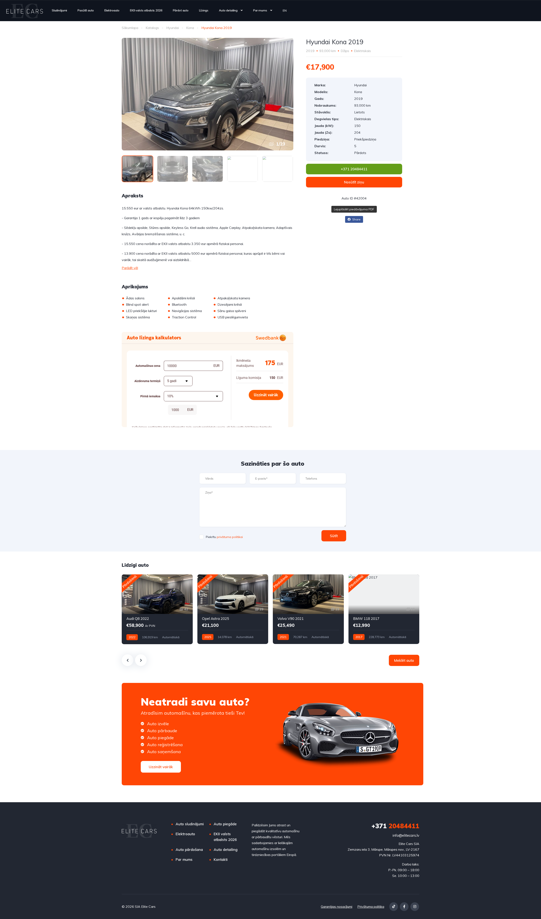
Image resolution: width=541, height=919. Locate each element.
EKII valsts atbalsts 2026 (146, 10)
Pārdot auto (181, 10)
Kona (190, 28)
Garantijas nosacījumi (336, 906)
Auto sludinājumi (190, 824)
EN (285, 10)
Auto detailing (228, 10)
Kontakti (221, 859)
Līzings (203, 10)
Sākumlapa (130, 28)
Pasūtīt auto (86, 10)
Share (356, 219)
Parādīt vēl (130, 268)
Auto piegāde (225, 824)
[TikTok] (393, 906)
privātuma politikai (230, 537)
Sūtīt (334, 536)
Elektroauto (111, 10)
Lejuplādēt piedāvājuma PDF (354, 209)
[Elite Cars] (24, 10)
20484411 (395, 826)
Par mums (260, 10)
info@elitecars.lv (405, 835)
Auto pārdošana (189, 849)
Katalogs (152, 28)
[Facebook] (404, 906)
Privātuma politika (370, 906)
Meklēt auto (404, 660)
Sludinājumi (59, 10)
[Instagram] (414, 906)
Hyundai (172, 28)
